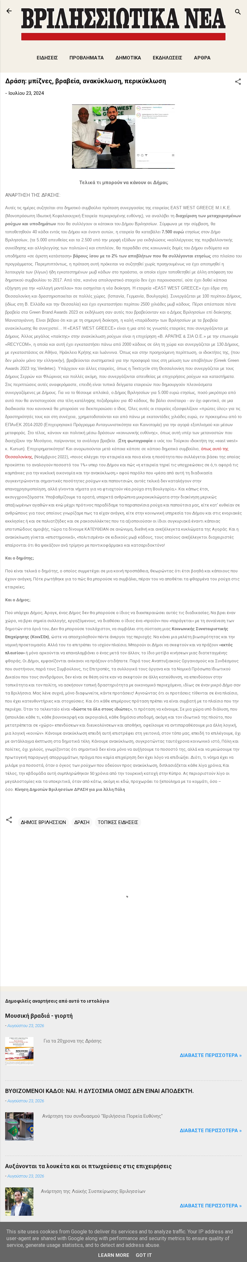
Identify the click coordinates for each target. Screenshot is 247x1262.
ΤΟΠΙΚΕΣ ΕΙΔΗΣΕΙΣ (118, 822)
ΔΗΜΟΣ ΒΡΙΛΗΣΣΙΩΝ (43, 822)
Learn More (113, 1255)
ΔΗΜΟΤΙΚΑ (128, 58)
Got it (144, 1255)
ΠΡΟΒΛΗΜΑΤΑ (86, 58)
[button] (238, 83)
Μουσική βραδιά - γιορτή (39, 1015)
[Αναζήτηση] (238, 13)
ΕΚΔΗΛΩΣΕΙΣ (167, 58)
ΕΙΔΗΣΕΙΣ (47, 58)
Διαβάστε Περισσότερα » (211, 1055)
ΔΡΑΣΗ (81, 822)
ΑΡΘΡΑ (202, 58)
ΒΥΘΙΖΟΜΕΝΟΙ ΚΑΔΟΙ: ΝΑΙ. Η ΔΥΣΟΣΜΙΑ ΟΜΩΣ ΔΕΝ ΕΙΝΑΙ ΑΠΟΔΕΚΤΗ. (99, 1090)
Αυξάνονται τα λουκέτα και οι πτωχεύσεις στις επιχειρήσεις (88, 1166)
